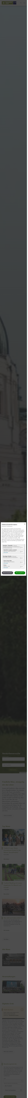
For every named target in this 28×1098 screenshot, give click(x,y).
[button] (20, 547)
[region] (13, 556)
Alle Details (5, 552)
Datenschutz (9, 526)
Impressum (4, 526)
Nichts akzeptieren (7, 572)
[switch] (22, 547)
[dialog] (13, 549)
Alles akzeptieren (20, 572)
